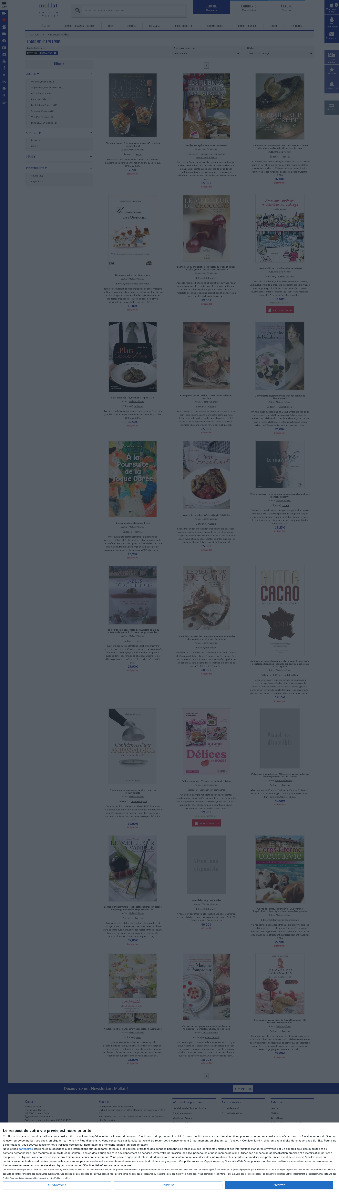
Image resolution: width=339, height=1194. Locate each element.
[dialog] (169, 1158)
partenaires (26, 1148)
